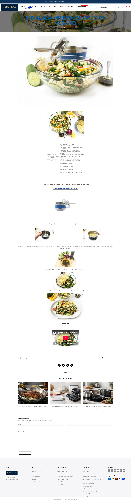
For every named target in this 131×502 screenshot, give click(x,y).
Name (20, 424)
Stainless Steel (32, 6)
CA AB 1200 (60, 484)
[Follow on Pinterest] (121, 470)
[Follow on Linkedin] (118, 470)
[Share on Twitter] (63, 365)
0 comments (107, 358)
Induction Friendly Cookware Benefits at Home (98, 406)
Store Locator (86, 496)
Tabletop (61, 6)
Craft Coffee (51, 6)
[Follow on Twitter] (112, 470)
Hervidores (34, 474)
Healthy (24, 358)
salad (28, 358)
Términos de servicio (62, 479)
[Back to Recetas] (65, 372)
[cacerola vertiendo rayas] (65, 205)
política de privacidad (62, 471)
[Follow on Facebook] (109, 470)
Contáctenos (86, 471)
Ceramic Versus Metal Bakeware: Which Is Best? (65, 406)
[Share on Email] (71, 365)
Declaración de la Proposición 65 (65, 476)
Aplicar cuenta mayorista (89, 476)
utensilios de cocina (37, 471)
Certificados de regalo (88, 483)
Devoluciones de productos (64, 474)
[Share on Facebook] (59, 365)
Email (68, 424)
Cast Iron (42, 6)
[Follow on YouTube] (124, 470)
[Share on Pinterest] (67, 365)
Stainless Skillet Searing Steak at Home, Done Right (33, 406)
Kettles (23, 6)
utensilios (34, 479)
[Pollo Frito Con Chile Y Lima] (58, 372)
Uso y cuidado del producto (89, 491)
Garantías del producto (88, 494)
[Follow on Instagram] (115, 470)
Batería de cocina (36, 481)
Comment (21, 431)
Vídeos (84, 488)
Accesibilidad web (61, 481)
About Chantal (86, 474)
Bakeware (69, 6)
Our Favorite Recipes (82, 6)
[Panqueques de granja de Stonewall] (73, 372)
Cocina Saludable (87, 486)
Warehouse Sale (26, 8)
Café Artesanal (36, 476)
